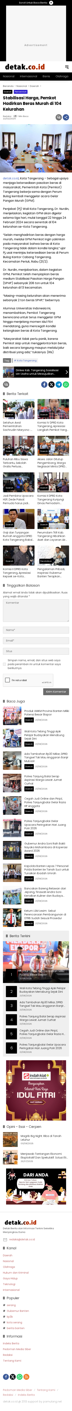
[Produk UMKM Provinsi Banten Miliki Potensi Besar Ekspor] (12, 716)
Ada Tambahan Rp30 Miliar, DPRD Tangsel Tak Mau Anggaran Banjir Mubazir (46, 757)
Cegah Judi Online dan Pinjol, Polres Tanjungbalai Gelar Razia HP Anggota (45, 802)
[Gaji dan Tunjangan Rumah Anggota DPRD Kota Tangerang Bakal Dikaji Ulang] (19, 519)
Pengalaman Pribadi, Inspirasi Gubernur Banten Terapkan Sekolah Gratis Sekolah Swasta (52, 572)
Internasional (11, 1290)
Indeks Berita (11, 1343)
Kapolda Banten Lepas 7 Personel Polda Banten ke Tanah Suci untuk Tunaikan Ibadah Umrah (46, 869)
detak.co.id (11, 178)
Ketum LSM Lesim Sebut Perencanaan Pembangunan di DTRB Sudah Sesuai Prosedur (45, 914)
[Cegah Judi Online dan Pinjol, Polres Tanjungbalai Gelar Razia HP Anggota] (12, 805)
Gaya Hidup (10, 1278)
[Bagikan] (66, 117)
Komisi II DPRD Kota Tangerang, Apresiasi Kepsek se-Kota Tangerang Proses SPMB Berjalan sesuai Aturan (17, 572)
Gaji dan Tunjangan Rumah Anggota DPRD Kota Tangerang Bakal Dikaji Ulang (17, 536)
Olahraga (9, 1267)
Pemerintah (21, 91)
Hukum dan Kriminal (16, 1273)
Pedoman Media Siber (17, 1349)
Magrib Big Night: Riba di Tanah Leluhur (41, 1138)
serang (11, 1305)
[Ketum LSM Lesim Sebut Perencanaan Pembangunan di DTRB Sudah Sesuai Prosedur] (12, 917)
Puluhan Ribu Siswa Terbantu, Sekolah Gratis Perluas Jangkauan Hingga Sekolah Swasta (15, 463)
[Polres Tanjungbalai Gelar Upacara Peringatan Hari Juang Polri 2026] (12, 828)
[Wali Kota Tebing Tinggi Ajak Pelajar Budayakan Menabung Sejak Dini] (12, 738)
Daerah (7, 91)
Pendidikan (46, 561)
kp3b (10, 1317)
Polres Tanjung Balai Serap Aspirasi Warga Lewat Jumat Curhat (43, 779)
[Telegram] (59, 384)
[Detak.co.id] (25, 67)
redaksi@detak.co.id (22, 1239)
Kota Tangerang (27, 360)
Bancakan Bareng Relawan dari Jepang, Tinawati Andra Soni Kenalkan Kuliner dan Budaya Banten (45, 894)
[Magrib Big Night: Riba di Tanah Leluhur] (10, 1139)
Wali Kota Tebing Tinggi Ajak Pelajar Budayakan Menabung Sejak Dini (44, 735)
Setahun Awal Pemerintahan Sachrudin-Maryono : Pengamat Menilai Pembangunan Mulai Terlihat (17, 426)
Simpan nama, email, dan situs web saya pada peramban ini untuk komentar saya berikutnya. (34, 664)
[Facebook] (44, 384)
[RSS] (26, 1377)
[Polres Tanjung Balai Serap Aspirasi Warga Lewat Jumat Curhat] (12, 783)
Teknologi (9, 1284)
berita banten (16, 1328)
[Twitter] (51, 384)
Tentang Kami (12, 1361)
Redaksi (7, 116)
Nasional (8, 1261)
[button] (67, 67)
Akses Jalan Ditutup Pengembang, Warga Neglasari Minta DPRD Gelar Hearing (51, 463)
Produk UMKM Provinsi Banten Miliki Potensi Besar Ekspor (46, 713)
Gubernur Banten (18, 1311)
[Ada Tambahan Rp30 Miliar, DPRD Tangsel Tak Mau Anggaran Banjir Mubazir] (12, 760)
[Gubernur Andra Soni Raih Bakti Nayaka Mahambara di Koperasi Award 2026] (12, 850)
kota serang (14, 1322)
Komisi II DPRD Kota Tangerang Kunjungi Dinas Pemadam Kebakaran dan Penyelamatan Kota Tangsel (50, 499)
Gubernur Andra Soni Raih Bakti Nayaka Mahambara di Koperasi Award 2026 (45, 847)
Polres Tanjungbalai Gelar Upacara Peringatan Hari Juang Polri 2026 (45, 824)
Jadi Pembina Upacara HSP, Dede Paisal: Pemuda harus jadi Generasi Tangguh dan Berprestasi (18, 499)
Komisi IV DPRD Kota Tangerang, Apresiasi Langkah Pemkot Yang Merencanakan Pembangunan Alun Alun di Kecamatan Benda (52, 426)
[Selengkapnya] (36, 1223)
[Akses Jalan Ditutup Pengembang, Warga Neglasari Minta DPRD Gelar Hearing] (53, 446)
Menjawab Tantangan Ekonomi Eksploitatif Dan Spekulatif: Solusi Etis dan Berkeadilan (44, 1155)
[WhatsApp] (66, 384)
